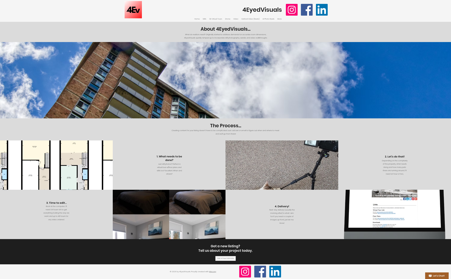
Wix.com (212, 271)
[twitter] (322, 10)
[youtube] (292, 10)
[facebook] (307, 10)
